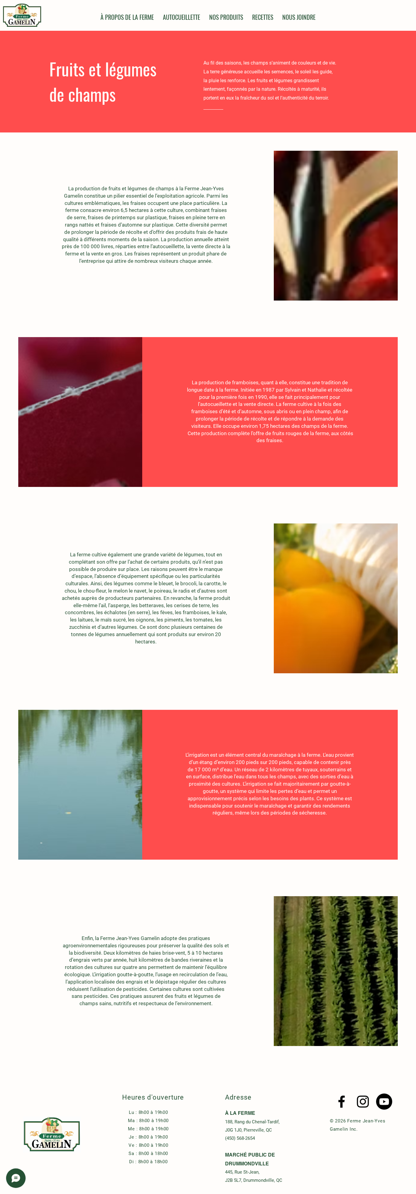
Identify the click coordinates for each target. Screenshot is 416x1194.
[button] (226, 17)
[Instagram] (363, 1102)
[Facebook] (341, 1102)
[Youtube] (384, 1102)
